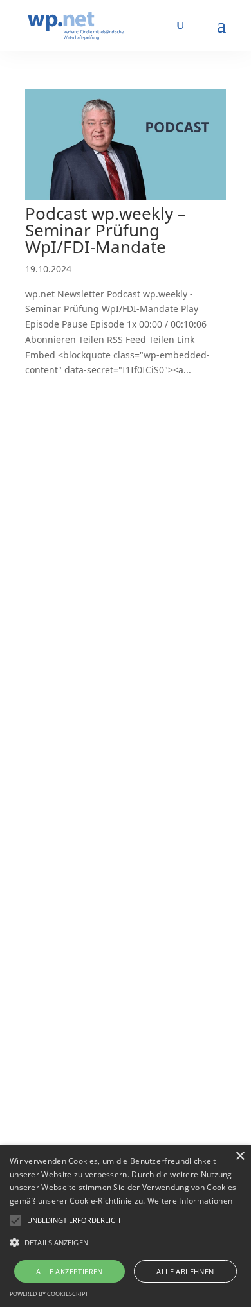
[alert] (125, 1226)
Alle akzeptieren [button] (69, 1271)
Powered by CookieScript (49, 1294)
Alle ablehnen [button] (185, 1271)
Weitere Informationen (189, 1200)
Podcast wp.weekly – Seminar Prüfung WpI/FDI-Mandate (105, 230)
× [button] (240, 1156)
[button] (73, 1220)
